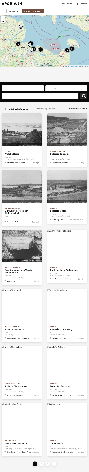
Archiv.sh (12, 3)
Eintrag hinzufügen (32, 11)
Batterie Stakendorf (15, 329)
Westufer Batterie (60, 386)
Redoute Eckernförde (16, 443)
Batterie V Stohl (58, 210)
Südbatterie (56, 443)
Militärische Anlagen (13, 208)
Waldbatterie (12, 153)
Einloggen (13, 11)
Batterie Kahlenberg (61, 329)
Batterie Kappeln (59, 153)
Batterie (8, 151)
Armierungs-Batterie (13, 384)
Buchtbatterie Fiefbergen (64, 270)
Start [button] (63, 4)
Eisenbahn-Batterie (58, 151)
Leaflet (68, 66)
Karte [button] (69, 4)
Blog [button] (76, 4)
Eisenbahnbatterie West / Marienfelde (18, 271)
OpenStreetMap (76, 66)
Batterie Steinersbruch (17, 386)
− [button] (3, 21)
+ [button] (3, 18)
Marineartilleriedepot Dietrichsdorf (16, 212)
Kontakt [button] (83, 4)
